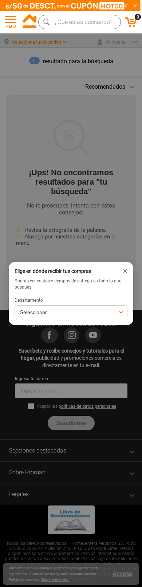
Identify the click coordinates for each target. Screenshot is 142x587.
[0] (131, 26)
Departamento (29, 300)
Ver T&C (120, 5)
